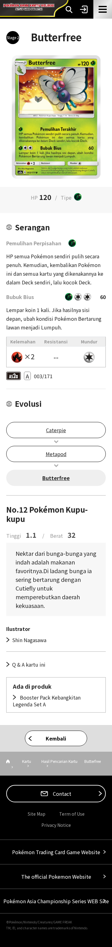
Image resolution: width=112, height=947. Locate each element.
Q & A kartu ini (28, 664)
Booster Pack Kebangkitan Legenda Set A (47, 701)
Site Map (36, 814)
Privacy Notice (56, 825)
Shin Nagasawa (29, 640)
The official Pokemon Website (56, 876)
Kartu (26, 761)
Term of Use (72, 814)
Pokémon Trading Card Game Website (56, 852)
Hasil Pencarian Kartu (59, 761)
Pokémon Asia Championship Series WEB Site (56, 901)
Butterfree (56, 478)
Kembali (56, 738)
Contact (61, 793)
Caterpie (56, 430)
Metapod (56, 454)
